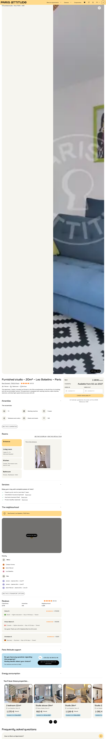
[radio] (46, 611)
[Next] (101, 189)
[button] (32, 401)
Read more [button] (28, 494)
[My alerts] (89, 2)
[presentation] (54, 2)
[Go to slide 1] (17, 699)
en (97, 2)
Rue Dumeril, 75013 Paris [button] (10, 383)
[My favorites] (84, 2)
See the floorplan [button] (40, 436)
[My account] (103, 2)
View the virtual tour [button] (54, 436)
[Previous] (4, 189)
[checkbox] (99, 7)
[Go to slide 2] (19, 699)
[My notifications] (93, 2)
